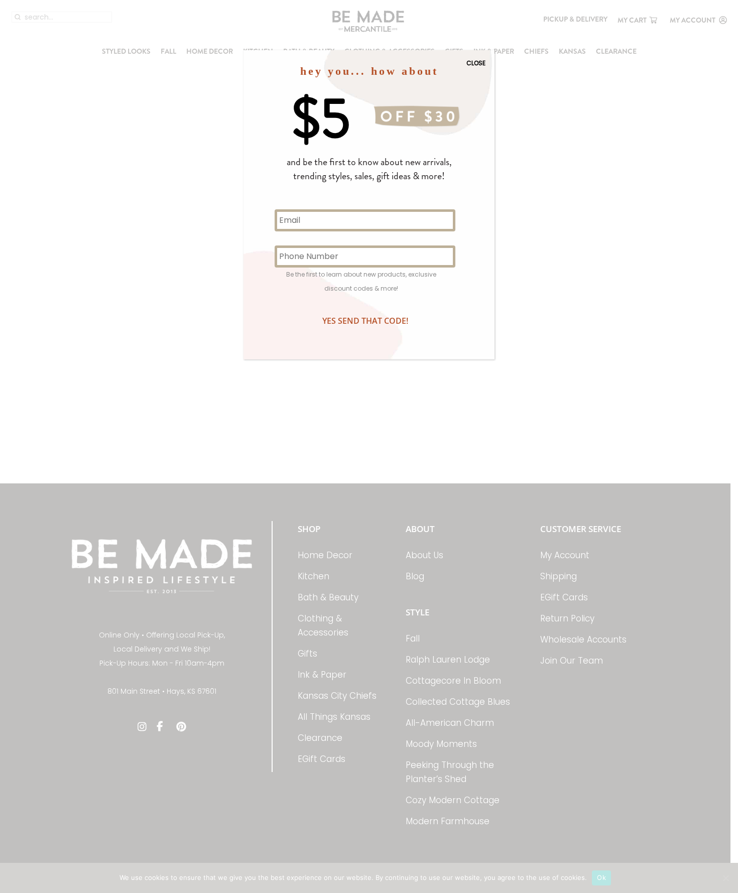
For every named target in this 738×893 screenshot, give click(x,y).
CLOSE (475, 63)
